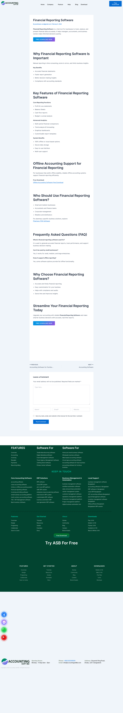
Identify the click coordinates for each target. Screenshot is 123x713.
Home (42, 4)
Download (84, 4)
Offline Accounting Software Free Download (48, 182)
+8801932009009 (69, 660)
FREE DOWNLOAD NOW (44, 39)
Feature (60, 4)
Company (50, 4)
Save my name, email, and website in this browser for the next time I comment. (59, 416)
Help (69, 4)
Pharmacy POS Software (41, 221)
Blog (76, 4)
